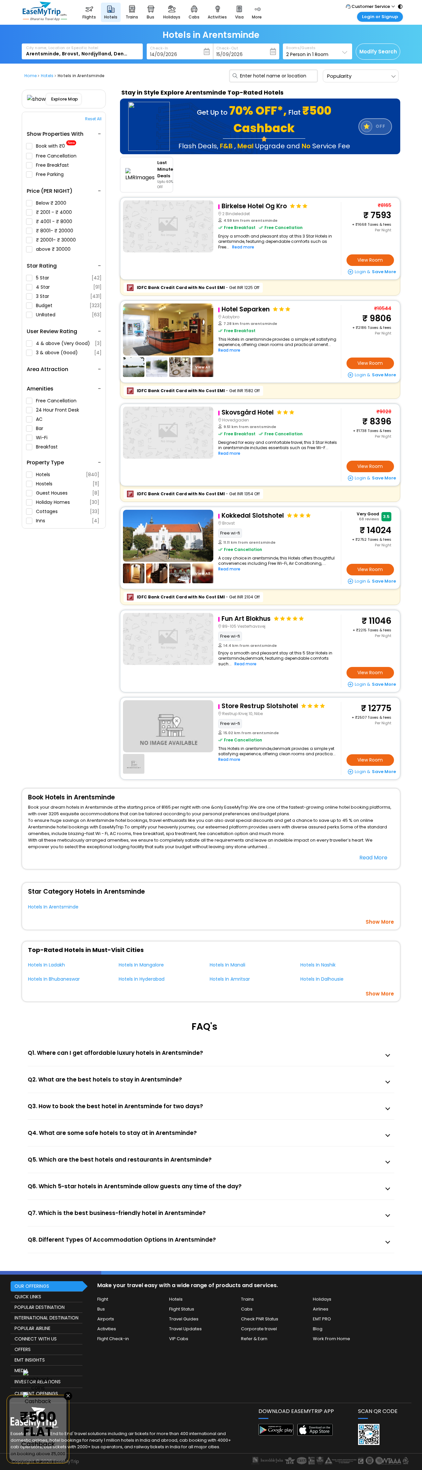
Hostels (67, 484)
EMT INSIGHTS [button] (30, 1360)
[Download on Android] (276, 1433)
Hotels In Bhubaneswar (54, 979)
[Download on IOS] (315, 1434)
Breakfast (47, 447)
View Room (370, 260)
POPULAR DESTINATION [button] (40, 1307)
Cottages (67, 511)
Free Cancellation (57, 156)
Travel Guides (183, 1319)
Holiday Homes (67, 502)
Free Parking (50, 174)
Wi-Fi (42, 438)
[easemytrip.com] (45, 19)
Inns (67, 521)
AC (40, 419)
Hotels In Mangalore (141, 965)
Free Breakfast (53, 165)
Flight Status (181, 1309)
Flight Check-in (113, 1339)
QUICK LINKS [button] (28, 1296)
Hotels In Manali (227, 965)
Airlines (320, 1309)
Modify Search (378, 51)
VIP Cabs (178, 1339)
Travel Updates (185, 1329)
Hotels (67, 474)
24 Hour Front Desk (58, 410)
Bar (40, 428)
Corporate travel (259, 1329)
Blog (317, 1329)
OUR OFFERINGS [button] (32, 1286)
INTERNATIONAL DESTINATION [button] (46, 1317)
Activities (106, 1329)
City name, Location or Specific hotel (62, 47)
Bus (101, 1309)
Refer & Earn (254, 1339)
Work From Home (331, 1339)
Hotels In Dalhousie (322, 979)
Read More (373, 857)
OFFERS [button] (23, 1349)
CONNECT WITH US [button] (36, 1339)
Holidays (322, 1299)
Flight (102, 1299)
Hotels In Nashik (318, 965)
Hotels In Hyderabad (142, 979)
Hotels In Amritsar (230, 979)
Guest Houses (67, 493)
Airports (105, 1319)
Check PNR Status (259, 1319)
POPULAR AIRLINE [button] (32, 1328)
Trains (247, 1299)
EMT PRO (322, 1319)
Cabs (247, 1309)
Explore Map (64, 99)
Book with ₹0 (55, 146)
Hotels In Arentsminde (53, 907)
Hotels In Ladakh (46, 965)
